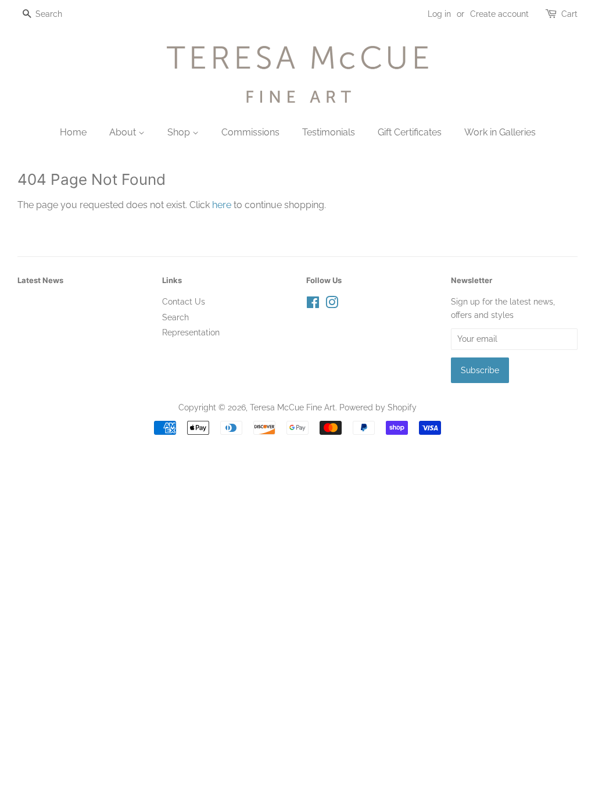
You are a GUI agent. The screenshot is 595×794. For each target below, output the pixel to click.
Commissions (250, 132)
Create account (499, 14)
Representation (191, 332)
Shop (179, 132)
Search (175, 317)
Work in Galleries (500, 132)
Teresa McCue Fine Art (292, 407)
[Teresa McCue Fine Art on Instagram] (331, 304)
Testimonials (328, 132)
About (123, 132)
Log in (439, 14)
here (221, 204)
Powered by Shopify (378, 407)
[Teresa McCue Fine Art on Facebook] (313, 304)
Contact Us (183, 301)
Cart (569, 14)
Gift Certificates (410, 132)
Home (73, 132)
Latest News (40, 280)
